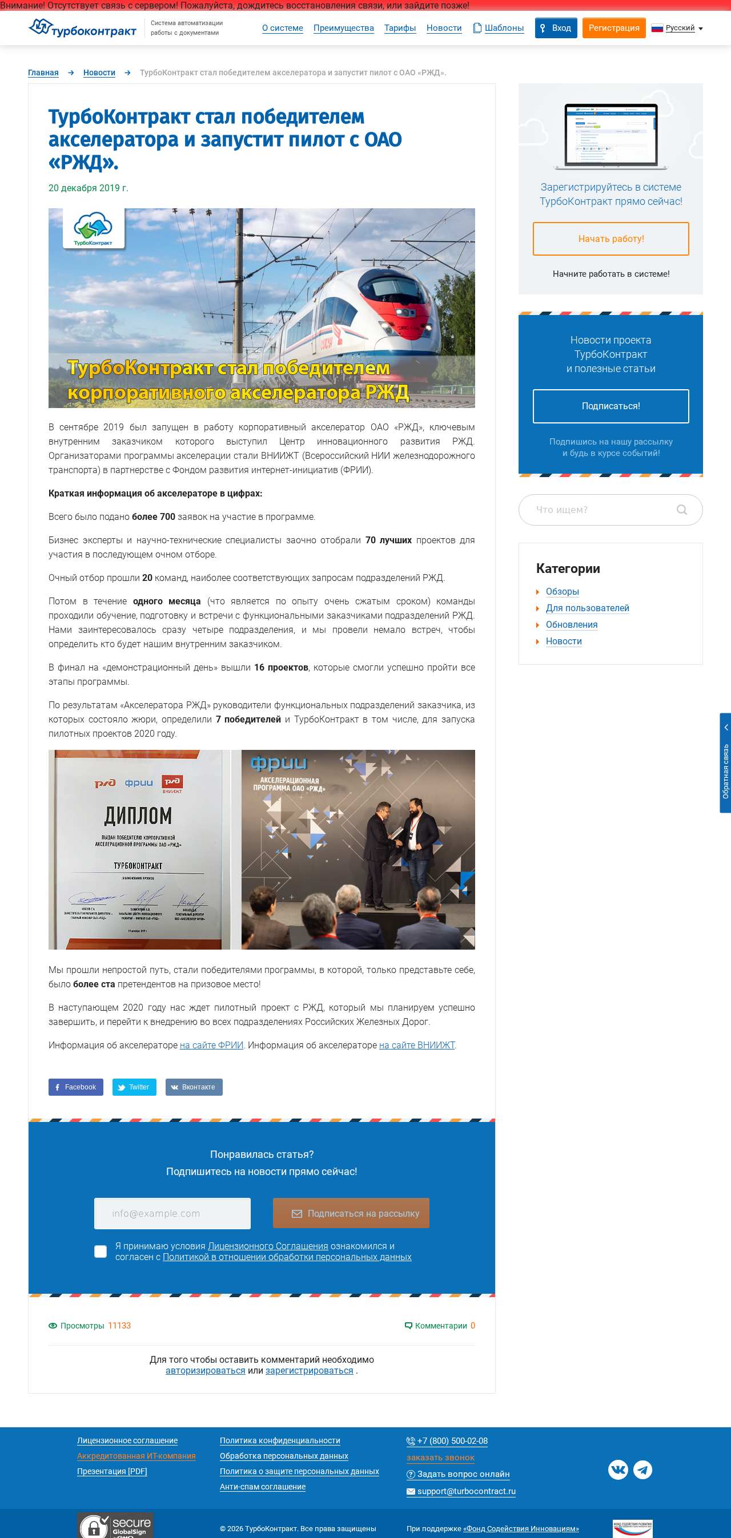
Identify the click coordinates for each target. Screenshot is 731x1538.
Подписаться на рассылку (364, 1213)
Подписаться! (611, 406)
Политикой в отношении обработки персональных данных (287, 1257)
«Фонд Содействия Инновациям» (521, 1528)
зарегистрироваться (310, 1370)
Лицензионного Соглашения (268, 1246)
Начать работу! (611, 238)
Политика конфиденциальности (280, 1440)
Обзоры (562, 591)
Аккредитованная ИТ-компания (136, 1455)
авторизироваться (206, 1370)
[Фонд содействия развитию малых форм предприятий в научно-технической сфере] (633, 1524)
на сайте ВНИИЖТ (417, 1045)
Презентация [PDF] (112, 1471)
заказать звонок (441, 1458)
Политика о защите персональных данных (299, 1471)
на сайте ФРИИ (211, 1045)
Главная (43, 72)
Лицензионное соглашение (127, 1440)
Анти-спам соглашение (263, 1486)
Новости (99, 72)
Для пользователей (587, 608)
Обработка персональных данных (284, 1455)
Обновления (572, 624)
